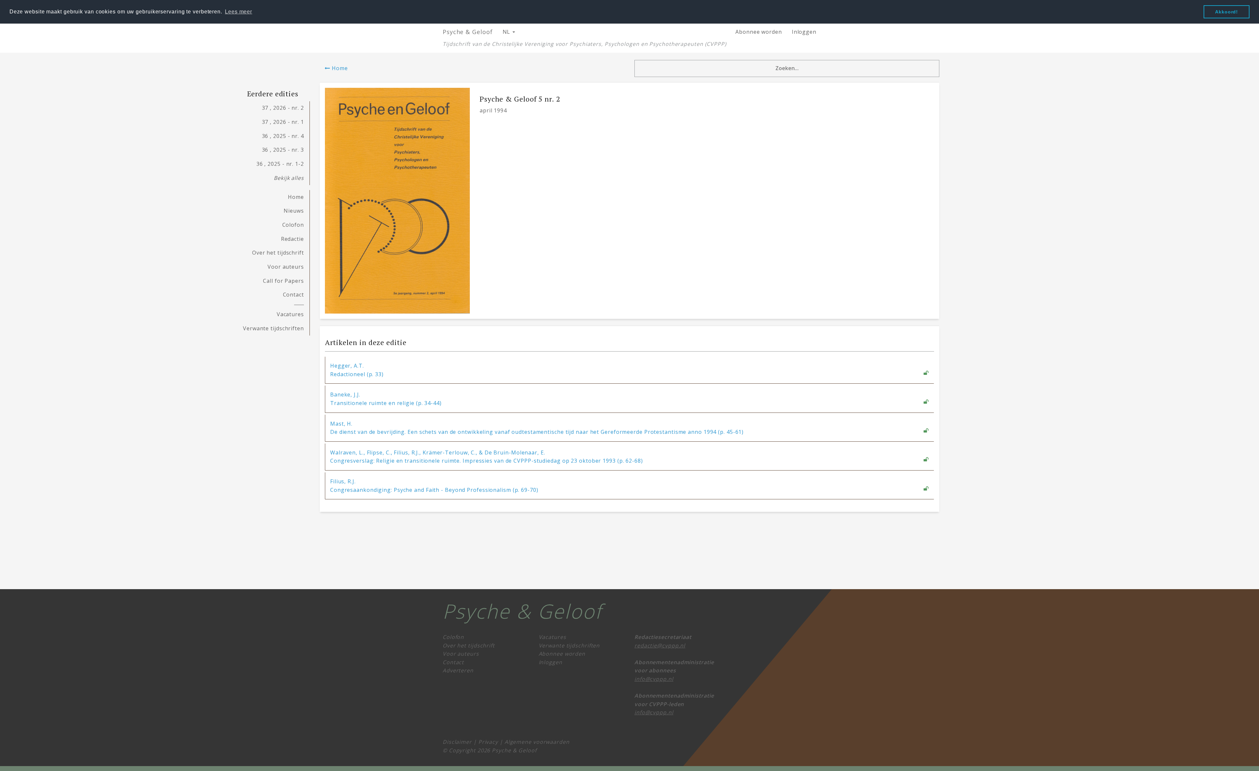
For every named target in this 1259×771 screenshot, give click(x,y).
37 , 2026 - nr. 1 (283, 121)
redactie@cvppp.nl (659, 645)
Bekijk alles (289, 178)
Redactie (292, 238)
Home (339, 68)
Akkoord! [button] (1226, 11)
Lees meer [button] (238, 11)
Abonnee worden (758, 31)
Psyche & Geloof (468, 32)
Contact (293, 294)
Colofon (293, 224)
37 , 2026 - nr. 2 (283, 107)
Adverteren (458, 670)
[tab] (629, 370)
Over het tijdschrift (278, 252)
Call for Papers (283, 280)
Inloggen (804, 31)
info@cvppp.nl (653, 679)
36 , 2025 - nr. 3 (283, 149)
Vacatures (290, 314)
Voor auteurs (286, 266)
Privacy (488, 741)
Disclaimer (457, 741)
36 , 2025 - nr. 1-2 (280, 163)
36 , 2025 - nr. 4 (283, 136)
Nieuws (294, 210)
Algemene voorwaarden (537, 741)
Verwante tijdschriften (273, 328)
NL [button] (507, 31)
